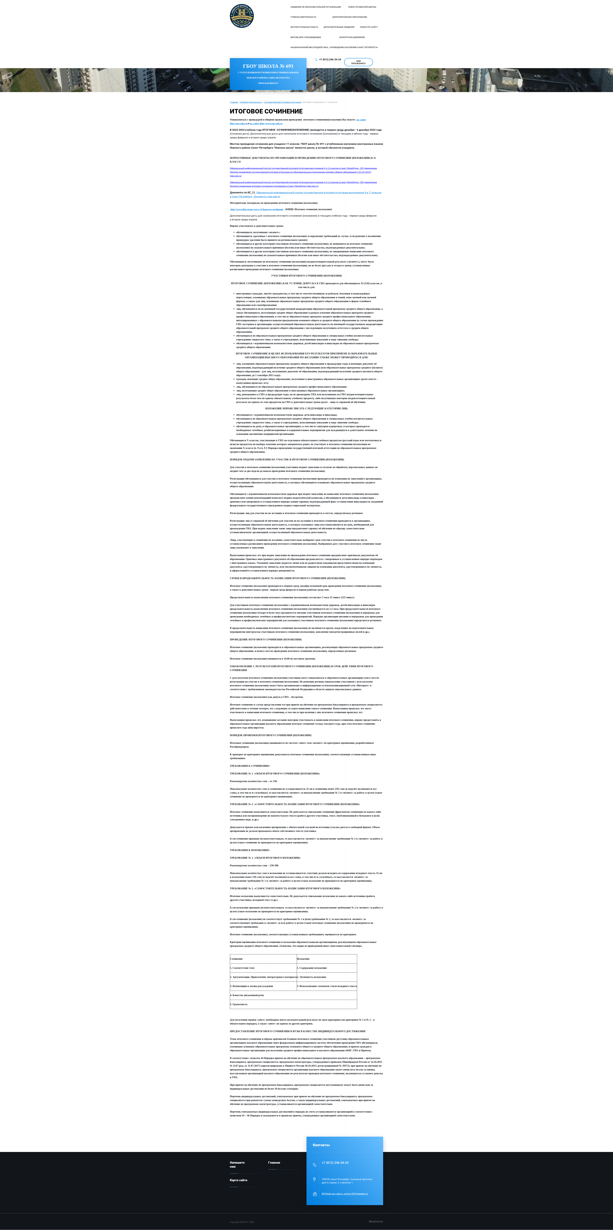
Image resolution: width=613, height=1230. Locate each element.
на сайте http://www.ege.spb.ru (266, 123)
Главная (234, 102)
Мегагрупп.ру (376, 1221)
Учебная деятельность (251, 102)
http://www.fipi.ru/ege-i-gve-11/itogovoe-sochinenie (257, 209)
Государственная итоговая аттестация (282, 102)
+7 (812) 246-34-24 (330, 59)
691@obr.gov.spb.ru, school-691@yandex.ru (345, 1193)
